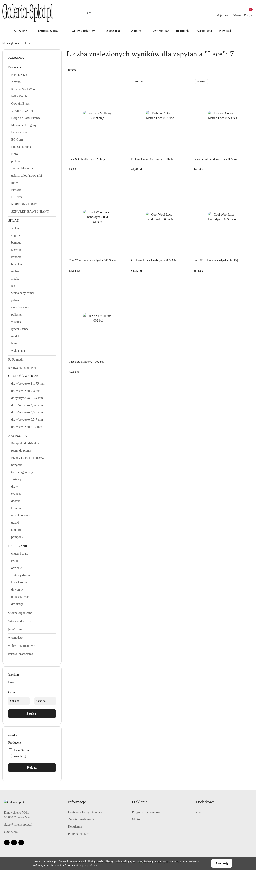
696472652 (11, 831)
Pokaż (32, 767)
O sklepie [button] (139, 802)
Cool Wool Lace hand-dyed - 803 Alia (153, 260)
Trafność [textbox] (71, 69)
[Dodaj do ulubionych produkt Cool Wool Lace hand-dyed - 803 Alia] (184, 183)
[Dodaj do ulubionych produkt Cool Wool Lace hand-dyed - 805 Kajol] (247, 183)
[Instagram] (14, 842)
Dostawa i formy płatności (85, 812)
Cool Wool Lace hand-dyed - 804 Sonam (93, 260)
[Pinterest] (21, 842)
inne (199, 812)
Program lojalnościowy (147, 812)
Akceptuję (221, 863)
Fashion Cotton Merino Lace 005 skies (216, 159)
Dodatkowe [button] (205, 802)
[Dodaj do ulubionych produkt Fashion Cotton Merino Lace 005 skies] (247, 82)
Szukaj (32, 713)
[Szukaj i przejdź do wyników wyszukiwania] (173, 13)
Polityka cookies (78, 833)
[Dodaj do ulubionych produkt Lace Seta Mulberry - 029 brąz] (122, 82)
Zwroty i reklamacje (81, 819)
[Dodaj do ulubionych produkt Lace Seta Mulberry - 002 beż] (122, 285)
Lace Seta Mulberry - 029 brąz (87, 159)
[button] (138, 31)
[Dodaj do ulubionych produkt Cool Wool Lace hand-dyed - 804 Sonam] (122, 183)
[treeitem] (32, 67)
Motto (136, 819)
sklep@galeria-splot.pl (18, 824)
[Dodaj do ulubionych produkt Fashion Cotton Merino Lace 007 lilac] (184, 82)
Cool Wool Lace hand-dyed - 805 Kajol (217, 260)
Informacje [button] (77, 802)
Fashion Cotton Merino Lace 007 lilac (153, 159)
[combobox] (87, 70)
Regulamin (75, 826)
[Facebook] (7, 842)
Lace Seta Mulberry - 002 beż (86, 361)
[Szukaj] (54, 683)
